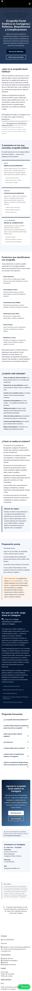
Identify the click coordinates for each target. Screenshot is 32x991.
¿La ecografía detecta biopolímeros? (15, 719)
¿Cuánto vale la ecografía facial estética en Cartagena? (13, 755)
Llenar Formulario (16, 818)
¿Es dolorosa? (8, 742)
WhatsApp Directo (16, 813)
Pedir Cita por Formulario (16, 57)
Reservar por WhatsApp (16, 51)
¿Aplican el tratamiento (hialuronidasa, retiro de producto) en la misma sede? (15, 763)
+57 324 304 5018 (9, 862)
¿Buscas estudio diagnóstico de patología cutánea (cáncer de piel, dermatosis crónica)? (15, 833)
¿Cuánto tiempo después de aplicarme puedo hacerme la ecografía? (16, 727)
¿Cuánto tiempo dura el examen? (14, 748)
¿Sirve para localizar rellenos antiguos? (12, 735)
